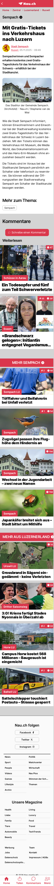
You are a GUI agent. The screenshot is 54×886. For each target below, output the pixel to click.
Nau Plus (33, 773)
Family (8, 820)
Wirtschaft (34, 768)
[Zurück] (2, 3)
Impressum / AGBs (38, 857)
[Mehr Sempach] (27, 363)
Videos (8, 773)
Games (8, 779)
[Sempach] (27, 17)
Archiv (8, 790)
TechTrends (35, 831)
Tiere (7, 826)
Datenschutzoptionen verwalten (15, 862)
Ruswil (46, 10)
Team (32, 847)
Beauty (8, 837)
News (7, 757)
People (8, 768)
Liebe (7, 815)
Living (32, 809)
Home (5, 10)
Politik (32, 757)
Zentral (16, 10)
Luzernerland (31, 10)
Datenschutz (11, 857)
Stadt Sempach (19, 46)
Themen (33, 784)
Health (8, 809)
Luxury (32, 815)
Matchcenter (35, 762)
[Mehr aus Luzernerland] (27, 537)
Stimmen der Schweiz (40, 779)
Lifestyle (9, 784)
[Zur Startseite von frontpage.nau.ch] (27, 3)
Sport (7, 762)
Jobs (7, 852)
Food (31, 820)
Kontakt (33, 852)
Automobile (11, 831)
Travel (32, 826)
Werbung (9, 847)
